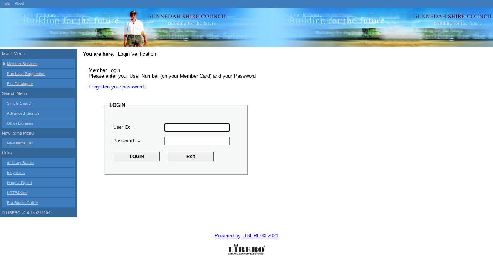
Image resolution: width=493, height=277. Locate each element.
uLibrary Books (20, 162)
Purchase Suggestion (26, 74)
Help (6, 3)
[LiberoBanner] (115, 28)
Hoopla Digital (19, 182)
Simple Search (20, 103)
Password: (124, 141)
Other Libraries (20, 123)
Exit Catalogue (20, 84)
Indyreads (16, 172)
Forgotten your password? (117, 87)
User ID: (121, 127)
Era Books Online (22, 202)
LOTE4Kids (17, 192)
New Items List (20, 143)
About (19, 3)
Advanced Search (23, 113)
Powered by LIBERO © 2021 (246, 236)
